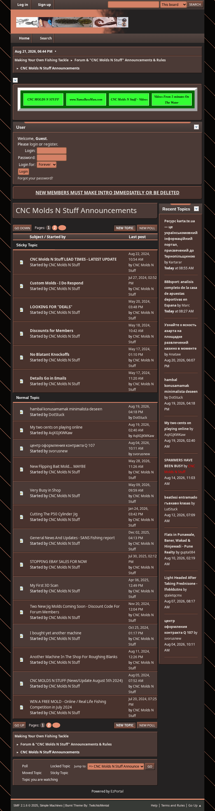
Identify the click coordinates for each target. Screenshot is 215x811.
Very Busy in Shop (45, 490)
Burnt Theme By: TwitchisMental (87, 805)
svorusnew (58, 451)
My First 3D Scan (44, 585)
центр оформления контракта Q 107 (62, 445)
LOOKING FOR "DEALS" (51, 306)
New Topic (125, 228)
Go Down (22, 228)
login (34, 144)
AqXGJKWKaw (60, 432)
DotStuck (56, 414)
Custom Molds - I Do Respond (56, 283)
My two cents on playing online (56, 427)
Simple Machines (51, 805)
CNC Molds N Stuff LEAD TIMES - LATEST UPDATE (73, 259)
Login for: (27, 164)
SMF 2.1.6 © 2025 (25, 805)
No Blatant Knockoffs (49, 354)
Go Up (19, 725)
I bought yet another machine (55, 632)
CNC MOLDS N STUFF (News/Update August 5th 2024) (76, 680)
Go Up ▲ (195, 805)
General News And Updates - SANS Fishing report (72, 537)
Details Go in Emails (48, 378)
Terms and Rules (173, 805)
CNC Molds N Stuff (64, 264)
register (50, 144)
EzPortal (117, 791)
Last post (137, 236)
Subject (36, 236)
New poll (147, 228)
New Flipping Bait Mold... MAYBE (58, 466)
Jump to (80, 766)
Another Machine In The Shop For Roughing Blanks (73, 656)
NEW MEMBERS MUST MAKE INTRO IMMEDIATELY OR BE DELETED (107, 193)
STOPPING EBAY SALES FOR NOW (58, 561)
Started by (56, 236)
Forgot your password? (35, 178)
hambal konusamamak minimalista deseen (66, 409)
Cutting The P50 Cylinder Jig (54, 513)
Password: (27, 157)
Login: (30, 150)
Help (154, 805)
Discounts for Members (51, 330)
